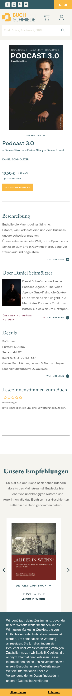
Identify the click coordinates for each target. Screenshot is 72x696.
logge (12, 407)
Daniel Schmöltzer (15, 159)
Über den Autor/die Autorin (17, 317)
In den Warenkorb (18, 187)
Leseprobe (33, 135)
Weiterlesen (55, 259)
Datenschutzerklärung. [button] (33, 680)
